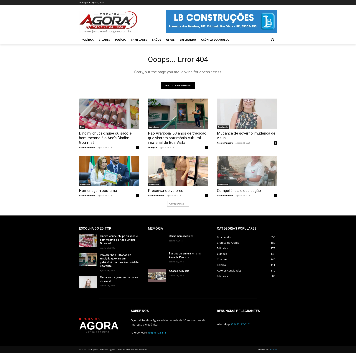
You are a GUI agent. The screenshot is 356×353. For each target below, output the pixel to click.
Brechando (223, 127)
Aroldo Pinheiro (87, 147)
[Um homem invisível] (157, 240)
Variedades (154, 127)
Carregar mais (176, 203)
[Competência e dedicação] (247, 171)
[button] (272, 39)
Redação (152, 147)
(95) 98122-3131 (158, 332)
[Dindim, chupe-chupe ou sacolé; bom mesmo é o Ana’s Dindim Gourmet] (109, 114)
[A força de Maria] (157, 275)
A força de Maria (179, 270)
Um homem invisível (181, 236)
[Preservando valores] (178, 171)
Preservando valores (165, 190)
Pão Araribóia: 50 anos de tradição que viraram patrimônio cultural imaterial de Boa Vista (177, 138)
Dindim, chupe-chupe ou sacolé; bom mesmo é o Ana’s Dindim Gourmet (105, 138)
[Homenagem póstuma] (109, 171)
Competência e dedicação (239, 190)
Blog (82, 127)
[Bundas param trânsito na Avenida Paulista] (157, 258)
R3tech (273, 349)
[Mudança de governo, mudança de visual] (247, 114)
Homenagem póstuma (98, 190)
